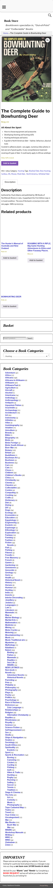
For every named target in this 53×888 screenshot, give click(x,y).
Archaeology (11, 410)
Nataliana (9, 648)
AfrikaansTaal (11, 385)
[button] (47, 40)
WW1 (7, 837)
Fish (7, 548)
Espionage (10, 528)
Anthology (10, 398)
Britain (8, 453)
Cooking (9, 495)
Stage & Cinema (12, 792)
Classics (9, 485)
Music (8, 637)
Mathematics (11, 623)
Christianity (10, 480)
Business (9, 463)
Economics (10, 515)
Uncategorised (12, 817)
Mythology (10, 645)
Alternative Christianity (17, 715)
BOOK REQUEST (11, 873)
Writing (8, 835)
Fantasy (9, 535)
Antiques (9, 403)
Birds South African (14, 445)
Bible (7, 435)
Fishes (10, 655)
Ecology (9, 513)
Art (6, 415)
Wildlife (10, 665)
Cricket (10, 762)
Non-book (10, 670)
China (8, 478)
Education (10, 518)
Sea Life (11, 662)
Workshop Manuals (14, 832)
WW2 (7, 840)
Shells (8, 735)
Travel (8, 812)
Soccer (10, 785)
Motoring (9, 632)
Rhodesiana (11, 720)
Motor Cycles (11, 630)
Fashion (9, 540)
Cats (7, 468)
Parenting (9, 680)
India (7, 593)
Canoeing (11, 760)
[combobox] (26, 355)
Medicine (9, 625)
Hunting (21, 171)
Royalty (8, 722)
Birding (10, 652)
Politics (8, 697)
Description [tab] (10, 182)
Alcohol (8, 393)
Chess (8, 470)
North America (32, 174)
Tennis (10, 787)
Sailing (10, 782)
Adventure (10, 373)
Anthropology (11, 400)
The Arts (9, 795)
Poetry (8, 695)
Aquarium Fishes (13, 405)
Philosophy (10, 687)
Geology (9, 573)
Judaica (9, 603)
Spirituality (10, 747)
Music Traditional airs (15, 640)
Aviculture (10, 430)
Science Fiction (12, 727)
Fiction (8, 543)
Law (7, 607)
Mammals (9, 612)
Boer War (9, 448)
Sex (7, 732)
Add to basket (9, 163)
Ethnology (10, 530)
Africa (8, 375)
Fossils (8, 555)
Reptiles (11, 660)
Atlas (7, 423)
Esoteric (9, 525)
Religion (9, 712)
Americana (10, 395)
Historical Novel (12, 580)
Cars (7, 465)
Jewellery (9, 600)
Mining (8, 627)
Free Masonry (11, 558)
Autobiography (12, 425)
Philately (9, 685)
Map (7, 615)
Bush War (11, 825)
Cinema (8, 483)
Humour (9, 587)
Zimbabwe (10, 842)
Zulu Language (14, 707)
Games (8, 562)
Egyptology (10, 520)
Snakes (8, 740)
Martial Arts (10, 620)
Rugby (10, 777)
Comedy (11, 800)
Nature (8, 650)
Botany (8, 450)
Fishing (8, 550)
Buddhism (10, 455)
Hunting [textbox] (25, 356)
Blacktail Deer (34, 171)
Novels (10, 545)
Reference (10, 705)
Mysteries (9, 642)
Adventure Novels (15, 675)
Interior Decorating (14, 598)
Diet (7, 503)
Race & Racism (12, 702)
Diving (8, 505)
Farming (9, 537)
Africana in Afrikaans (15, 380)
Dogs (7, 510)
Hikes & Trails (13, 772)
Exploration (10, 533)
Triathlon (11, 790)
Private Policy (44, 885)
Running (11, 780)
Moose (13, 174)
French (8, 560)
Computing (10, 493)
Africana (9, 378)
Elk (9, 174)
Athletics (9, 420)
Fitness (8, 553)
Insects (8, 595)
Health (8, 578)
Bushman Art (11, 458)
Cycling (10, 765)
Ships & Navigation (14, 737)
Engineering (11, 523)
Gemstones (10, 568)
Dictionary (10, 500)
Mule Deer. (21, 174)
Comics (8, 490)
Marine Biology (12, 618)
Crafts (8, 498)
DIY (7, 508)
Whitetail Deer (44, 174)
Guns (7, 575)
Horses (8, 585)
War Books (10, 822)
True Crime (10, 815)
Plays (7, 692)
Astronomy (10, 418)
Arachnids (10, 408)
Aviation (9, 428)
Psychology (10, 700)
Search (29, 338)
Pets (7, 682)
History (8, 582)
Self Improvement (13, 730)
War (7, 820)
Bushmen (9, 460)
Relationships (11, 710)
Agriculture (10, 388)
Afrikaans (9, 383)
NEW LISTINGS (12, 667)
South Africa (11, 745)
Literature (9, 610)
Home (5, 33)
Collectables (11, 488)
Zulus (7, 845)
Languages (10, 605)
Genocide (9, 570)
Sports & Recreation (14, 755)
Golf (9, 770)
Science (9, 725)
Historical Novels (15, 677)
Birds (7, 440)
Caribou (4, 174)
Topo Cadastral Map (14, 807)
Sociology (10, 742)
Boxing (10, 757)
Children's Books (13, 475)
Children (9, 473)
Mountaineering (12, 635)
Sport (7, 752)
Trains (8, 810)
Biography (10, 438)
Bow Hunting (45, 171)
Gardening (10, 565)
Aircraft (8, 390)
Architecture (11, 413)
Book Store (11, 20)
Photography (11, 690)
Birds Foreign (11, 443)
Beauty (8, 433)
